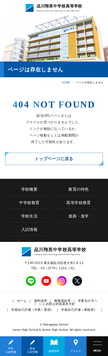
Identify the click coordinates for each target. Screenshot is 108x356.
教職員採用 (62, 301)
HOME (66, 82)
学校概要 (29, 189)
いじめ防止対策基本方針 (57, 304)
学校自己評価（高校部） (79, 310)
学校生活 (29, 216)
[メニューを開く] (97, 346)
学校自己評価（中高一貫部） (32, 310)
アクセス (75, 351)
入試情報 (29, 229)
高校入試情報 (32, 350)
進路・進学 (78, 216)
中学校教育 (29, 203)
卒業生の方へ (88, 301)
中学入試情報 (10, 350)
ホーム (22, 301)
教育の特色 (78, 189)
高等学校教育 (78, 203)
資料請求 (54, 351)
